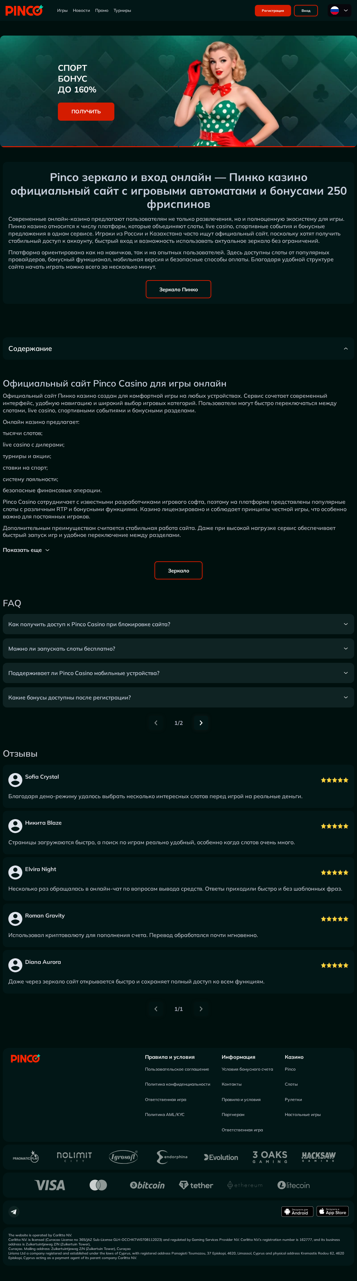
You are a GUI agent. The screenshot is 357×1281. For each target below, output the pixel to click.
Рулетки (293, 1099)
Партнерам (233, 1114)
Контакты (232, 1084)
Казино (294, 1057)
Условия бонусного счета (247, 1069)
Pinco (290, 1069)
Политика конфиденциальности (177, 1084)
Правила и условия (170, 1057)
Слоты (291, 1084)
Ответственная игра (165, 1099)
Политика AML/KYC (164, 1114)
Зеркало (178, 570)
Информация (238, 1057)
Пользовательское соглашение (177, 1069)
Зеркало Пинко (178, 289)
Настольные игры (303, 1114)
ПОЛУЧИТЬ (86, 111)
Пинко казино (77, 395)
